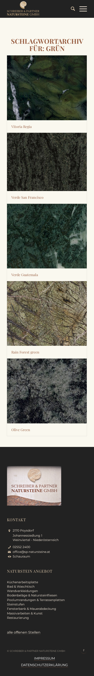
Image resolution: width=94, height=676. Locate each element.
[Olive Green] (47, 391)
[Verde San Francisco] (47, 162)
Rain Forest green (25, 352)
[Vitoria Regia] (47, 87)
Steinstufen (15, 604)
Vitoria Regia (21, 126)
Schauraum (21, 556)
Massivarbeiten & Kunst (25, 613)
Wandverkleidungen (22, 591)
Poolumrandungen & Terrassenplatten (36, 600)
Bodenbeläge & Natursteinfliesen (32, 595)
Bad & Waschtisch (21, 587)
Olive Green (20, 429)
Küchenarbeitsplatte (22, 582)
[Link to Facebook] (83, 650)
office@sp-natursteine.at (31, 552)
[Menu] (81, 9)
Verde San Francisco (27, 197)
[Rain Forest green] (47, 313)
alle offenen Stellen (23, 632)
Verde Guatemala (24, 274)
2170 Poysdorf (23, 530)
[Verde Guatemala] (47, 236)
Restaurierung (18, 618)
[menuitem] (70, 9)
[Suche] (70, 9)
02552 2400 (21, 547)
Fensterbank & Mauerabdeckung (31, 609)
